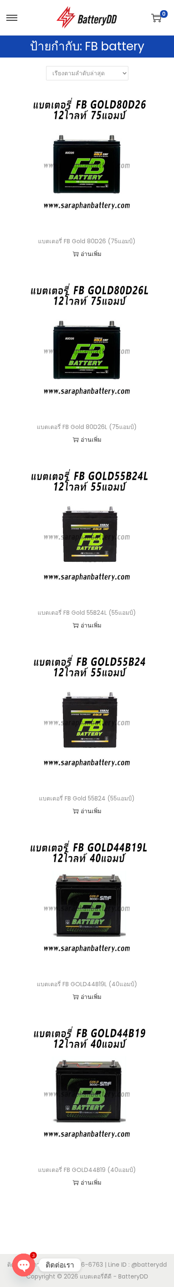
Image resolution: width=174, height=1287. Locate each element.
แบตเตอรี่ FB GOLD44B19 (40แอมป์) (87, 1170)
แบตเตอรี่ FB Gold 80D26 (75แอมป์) (87, 241)
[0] (156, 18)
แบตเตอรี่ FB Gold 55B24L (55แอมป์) (87, 612)
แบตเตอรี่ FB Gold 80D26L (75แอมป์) (87, 427)
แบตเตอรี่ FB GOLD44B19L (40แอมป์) (87, 984)
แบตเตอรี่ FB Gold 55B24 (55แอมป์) (87, 798)
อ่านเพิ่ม (91, 254)
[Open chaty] (23, 1265)
